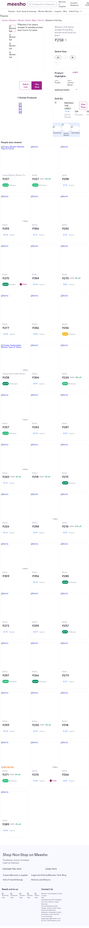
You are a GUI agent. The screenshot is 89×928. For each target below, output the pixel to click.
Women (12, 20)
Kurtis (41, 20)
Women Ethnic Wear (27, 20)
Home (4, 20)
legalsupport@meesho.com (51, 918)
